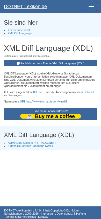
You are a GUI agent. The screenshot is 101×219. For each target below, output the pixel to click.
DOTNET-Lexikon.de (25, 6)
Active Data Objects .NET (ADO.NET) (32, 142)
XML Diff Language (20, 33)
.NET (42, 92)
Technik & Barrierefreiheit (20, 216)
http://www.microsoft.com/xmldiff (46, 101)
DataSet (89, 92)
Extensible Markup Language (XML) (30, 145)
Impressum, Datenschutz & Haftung (63, 213)
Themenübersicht (19, 30)
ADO (35, 92)
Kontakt (43, 216)
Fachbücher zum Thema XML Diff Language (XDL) (52, 63)
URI (22, 101)
